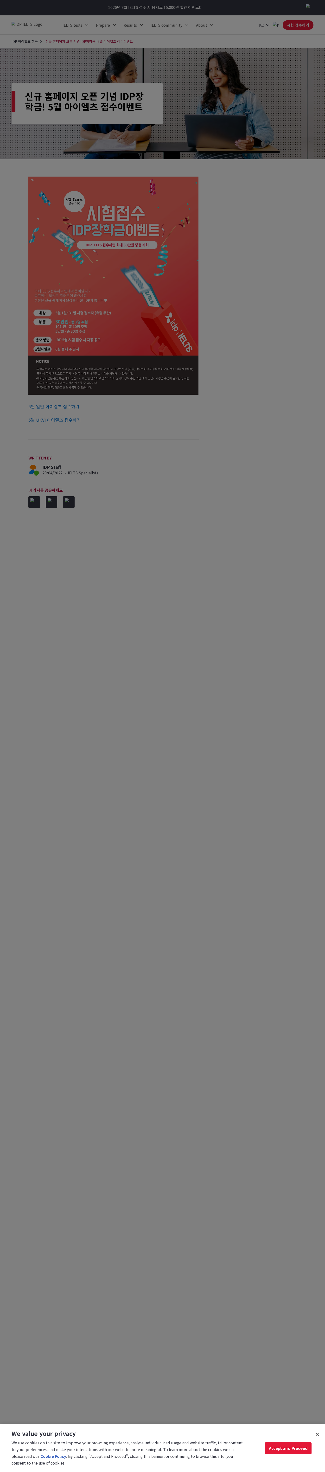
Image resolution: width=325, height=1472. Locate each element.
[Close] (317, 1434)
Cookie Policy (53, 1456)
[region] (162, 1448)
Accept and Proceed (288, 1448)
